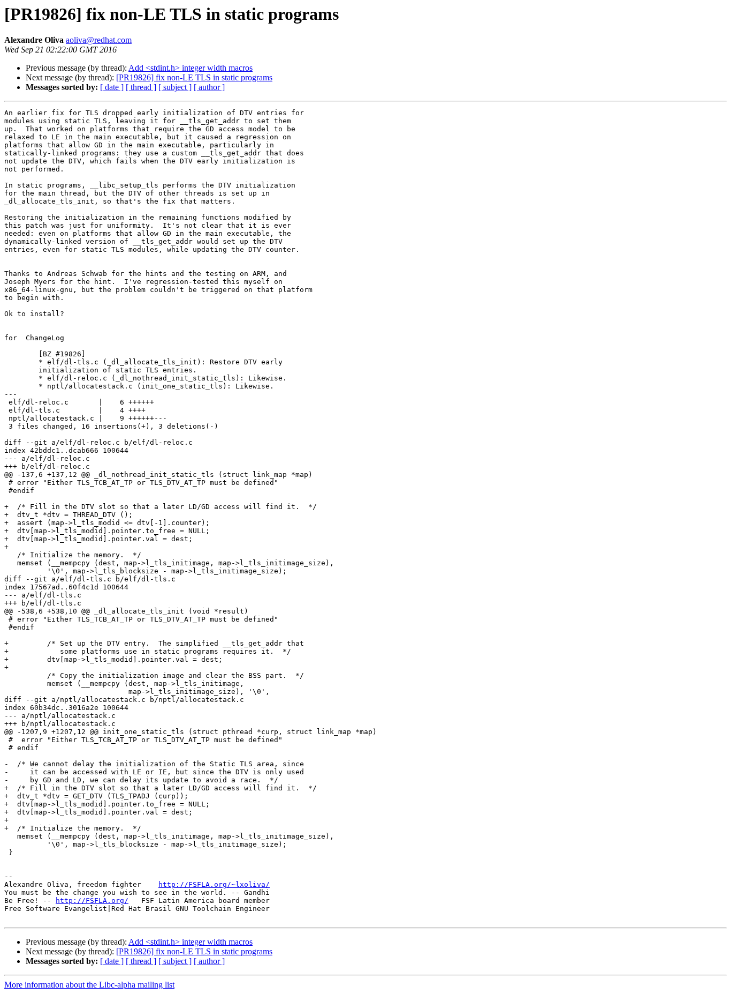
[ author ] (209, 87)
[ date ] (112, 87)
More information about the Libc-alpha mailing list (89, 984)
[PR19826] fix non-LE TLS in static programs (194, 77)
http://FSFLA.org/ (92, 900)
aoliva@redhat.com (99, 39)
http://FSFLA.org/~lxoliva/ (214, 884)
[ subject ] (175, 87)
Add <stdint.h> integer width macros (190, 67)
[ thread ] (141, 87)
